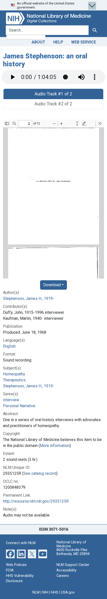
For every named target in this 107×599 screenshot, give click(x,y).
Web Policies (16, 565)
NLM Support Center (72, 565)
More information (55, 445)
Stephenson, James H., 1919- (28, 298)
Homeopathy (14, 374)
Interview (11, 400)
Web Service (83, 42)
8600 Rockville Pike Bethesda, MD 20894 (73, 552)
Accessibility (66, 570)
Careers (62, 576)
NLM (36, 592)
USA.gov (68, 592)
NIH (45, 592)
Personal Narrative (19, 405)
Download (52, 284)
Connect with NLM (21, 543)
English (9, 346)
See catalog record (39, 473)
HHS (54, 592)
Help (58, 42)
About (38, 42)
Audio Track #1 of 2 (53, 93)
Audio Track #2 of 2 (53, 104)
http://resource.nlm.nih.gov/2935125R (36, 501)
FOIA (10, 570)
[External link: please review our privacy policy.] (10, 553)
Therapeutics (14, 380)
